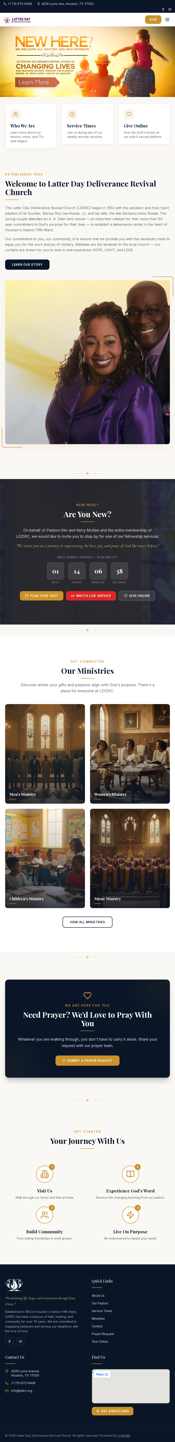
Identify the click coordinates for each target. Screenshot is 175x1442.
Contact (97, 1326)
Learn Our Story (27, 264)
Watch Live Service (93, 596)
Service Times (102, 1311)
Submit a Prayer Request (90, 1060)
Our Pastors (100, 1303)
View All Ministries (87, 922)
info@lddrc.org (21, 1390)
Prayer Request (103, 1334)
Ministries (98, 1318)
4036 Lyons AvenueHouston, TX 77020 (25, 1373)
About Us (98, 1295)
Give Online (139, 596)
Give (153, 19)
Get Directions (115, 1411)
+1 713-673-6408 (23, 1383)
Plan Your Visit (44, 596)
